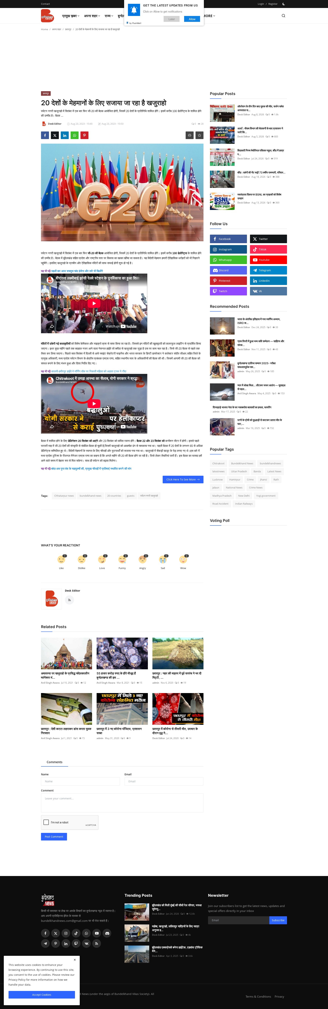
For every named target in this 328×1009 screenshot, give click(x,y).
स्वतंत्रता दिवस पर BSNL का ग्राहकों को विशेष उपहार (259, 196)
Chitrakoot (218, 463)
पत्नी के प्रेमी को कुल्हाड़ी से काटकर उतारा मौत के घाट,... (259, 421)
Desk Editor (72, 590)
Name (45, 774)
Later (172, 19)
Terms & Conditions (258, 996)
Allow (192, 19)
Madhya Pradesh (222, 495)
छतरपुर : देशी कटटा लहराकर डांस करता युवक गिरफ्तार (66, 731)
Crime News (256, 487)
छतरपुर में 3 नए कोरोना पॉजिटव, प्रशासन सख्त (119, 731)
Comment (47, 790)
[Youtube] (96, 933)
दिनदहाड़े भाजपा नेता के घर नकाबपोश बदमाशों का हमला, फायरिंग (242, 407)
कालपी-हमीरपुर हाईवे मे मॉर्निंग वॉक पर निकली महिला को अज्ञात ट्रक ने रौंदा (88, 371)
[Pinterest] (55, 943)
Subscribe (278, 920)
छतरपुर (68, 29)
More (207, 15)
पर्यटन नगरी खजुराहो (149, 495)
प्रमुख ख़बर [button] (69, 15)
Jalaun (215, 487)
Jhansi (263, 479)
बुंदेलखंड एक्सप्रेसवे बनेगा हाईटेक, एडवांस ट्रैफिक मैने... (177, 949)
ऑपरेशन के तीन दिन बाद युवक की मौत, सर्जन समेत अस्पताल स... (260, 108)
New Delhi (244, 495)
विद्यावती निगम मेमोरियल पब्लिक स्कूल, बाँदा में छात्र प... (260, 152)
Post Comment (54, 836)
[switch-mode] (284, 4)
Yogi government (266, 495)
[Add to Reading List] (199, 135)
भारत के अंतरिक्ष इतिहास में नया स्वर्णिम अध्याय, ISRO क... (258, 320)
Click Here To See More (181, 479)
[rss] (96, 943)
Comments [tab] (54, 762)
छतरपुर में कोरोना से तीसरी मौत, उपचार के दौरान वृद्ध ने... (175, 731)
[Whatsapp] (86, 933)
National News (234, 487)
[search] (283, 15)
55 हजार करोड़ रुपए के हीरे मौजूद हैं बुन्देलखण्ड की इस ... (116, 675)
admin (155, 682)
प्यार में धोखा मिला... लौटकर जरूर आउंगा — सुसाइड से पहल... (261, 387)
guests (130, 495)
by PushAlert (135, 22)
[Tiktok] (76, 933)
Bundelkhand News (242, 463)
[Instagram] (66, 933)
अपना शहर (56, 29)
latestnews (218, 471)
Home (44, 29)
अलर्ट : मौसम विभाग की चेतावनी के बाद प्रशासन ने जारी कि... (260, 130)
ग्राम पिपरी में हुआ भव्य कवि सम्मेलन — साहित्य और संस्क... (260, 343)
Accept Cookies (41, 994)
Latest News (274, 471)
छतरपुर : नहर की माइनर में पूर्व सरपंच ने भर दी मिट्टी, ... (176, 675)
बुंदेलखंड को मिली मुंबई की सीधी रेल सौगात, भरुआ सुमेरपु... (177, 907)
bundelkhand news (90, 495)
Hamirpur (234, 479)
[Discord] (106, 933)
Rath (276, 479)
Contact (45, 4)
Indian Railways (244, 504)
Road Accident (220, 504)
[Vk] (86, 943)
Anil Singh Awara (50, 682)
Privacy (279, 996)
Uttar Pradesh (239, 471)
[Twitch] (76, 943)
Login (261, 4)
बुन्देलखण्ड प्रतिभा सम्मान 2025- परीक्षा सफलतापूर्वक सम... (256, 365)
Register (273, 4)
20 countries (114, 495)
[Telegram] (45, 943)
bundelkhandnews (270, 463)
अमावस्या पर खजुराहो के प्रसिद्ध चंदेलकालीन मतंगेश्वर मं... (65, 675)
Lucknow (217, 479)
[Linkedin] (66, 943)
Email (128, 774)
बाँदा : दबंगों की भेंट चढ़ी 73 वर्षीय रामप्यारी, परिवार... (261, 172)
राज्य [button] (107, 15)
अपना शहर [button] (90, 15)
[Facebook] (45, 933)
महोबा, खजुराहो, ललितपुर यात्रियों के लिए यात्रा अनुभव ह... (175, 928)
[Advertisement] (164, 62)
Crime (250, 479)
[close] (75, 960)
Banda (257, 471)
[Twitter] (55, 933)
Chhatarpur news (64, 495)
